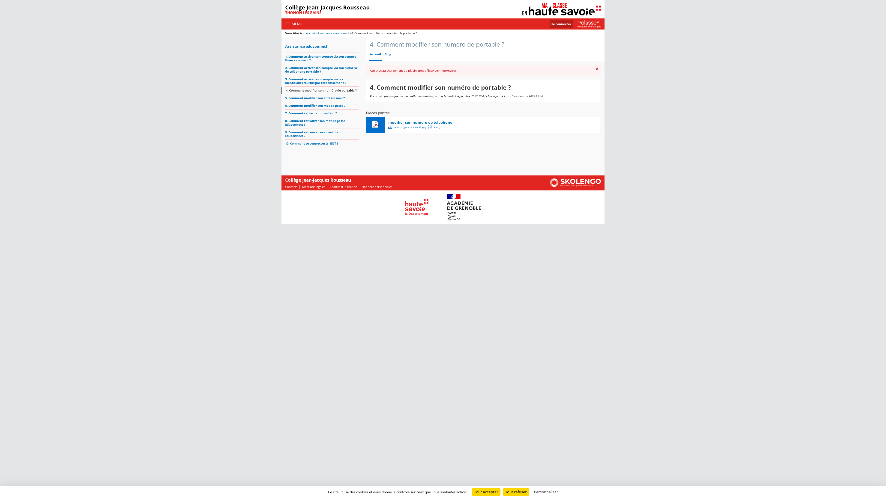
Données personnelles (377, 187)
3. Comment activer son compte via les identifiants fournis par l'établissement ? (315, 81)
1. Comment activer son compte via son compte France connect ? (320, 58)
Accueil (310, 33)
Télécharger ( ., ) (410, 127)
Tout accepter (486, 492)
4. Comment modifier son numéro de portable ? (321, 90)
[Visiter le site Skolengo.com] (575, 186)
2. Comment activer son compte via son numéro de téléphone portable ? (321, 70)
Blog (388, 54)
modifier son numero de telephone (420, 122)
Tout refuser (516, 492)
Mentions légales (313, 187)
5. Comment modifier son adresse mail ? (315, 98)
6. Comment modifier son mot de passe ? (315, 106)
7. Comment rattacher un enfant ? (311, 113)
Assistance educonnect (333, 33)
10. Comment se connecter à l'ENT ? (311, 143)
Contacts (291, 187)
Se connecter (561, 24)
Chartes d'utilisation (343, 187)
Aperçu (434, 127)
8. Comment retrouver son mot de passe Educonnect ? (315, 123)
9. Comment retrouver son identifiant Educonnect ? (313, 134)
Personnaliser (546, 492)
